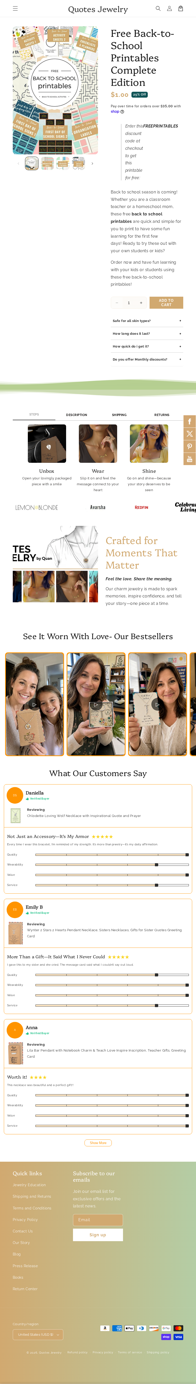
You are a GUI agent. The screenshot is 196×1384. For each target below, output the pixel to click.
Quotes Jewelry (50, 1352)
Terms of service (130, 1352)
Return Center (25, 1289)
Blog (17, 1254)
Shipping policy (158, 1352)
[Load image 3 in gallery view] (62, 163)
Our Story (21, 1243)
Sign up (98, 1234)
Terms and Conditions (32, 1208)
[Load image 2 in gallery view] (47, 163)
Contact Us (23, 1231)
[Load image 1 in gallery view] (31, 163)
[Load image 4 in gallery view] (78, 163)
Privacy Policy (25, 1220)
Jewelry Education (29, 1185)
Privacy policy (103, 1352)
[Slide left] (18, 163)
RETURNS (161, 415)
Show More (98, 1143)
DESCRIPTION (76, 415)
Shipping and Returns (32, 1196)
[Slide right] (92, 163)
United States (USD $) (35, 1334)
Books (18, 1277)
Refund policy (77, 1352)
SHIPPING (119, 415)
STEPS (34, 414)
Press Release (25, 1266)
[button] (15, 8)
